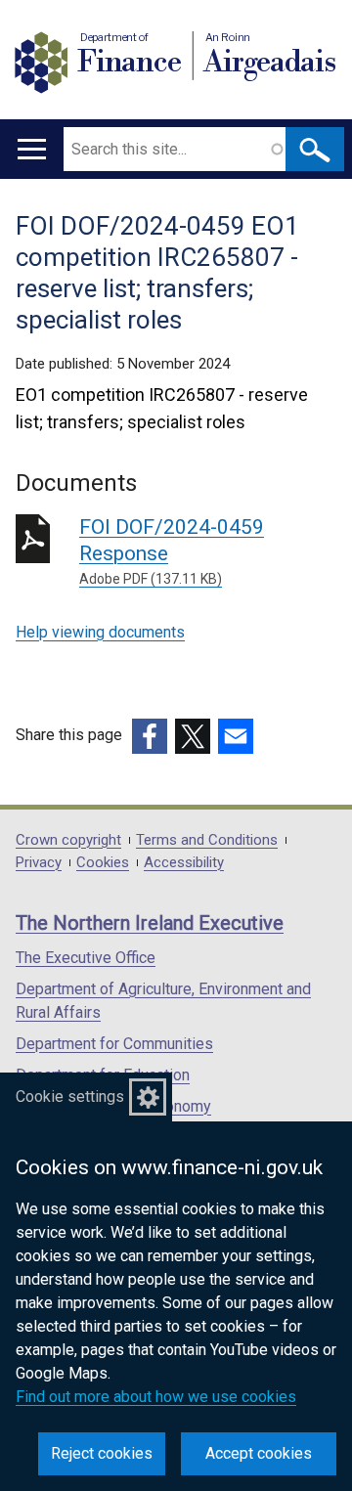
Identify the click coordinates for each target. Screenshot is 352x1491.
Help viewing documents (100, 632)
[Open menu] (32, 149)
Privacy (39, 862)
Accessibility (184, 862)
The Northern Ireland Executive (150, 923)
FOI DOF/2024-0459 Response (171, 551)
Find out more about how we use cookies (156, 1396)
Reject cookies (102, 1453)
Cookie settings (70, 1096)
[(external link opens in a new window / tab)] (149, 736)
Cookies (102, 862)
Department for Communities (114, 1043)
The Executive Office (85, 957)
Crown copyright (68, 840)
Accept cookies (258, 1453)
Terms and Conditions (207, 840)
